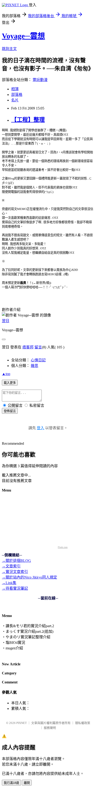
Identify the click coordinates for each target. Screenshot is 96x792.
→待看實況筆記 (15, 588)
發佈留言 (10, 411)
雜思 (34, 366)
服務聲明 (50, 727)
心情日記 (38, 360)
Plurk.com (63, 547)
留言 (38, 347)
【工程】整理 (28, 120)
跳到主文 (9, 49)
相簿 (15, 89)
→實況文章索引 (15, 572)
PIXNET (21, 723)
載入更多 (10, 383)
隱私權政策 (82, 723)
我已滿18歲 (11, 783)
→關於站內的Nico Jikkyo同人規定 (29, 577)
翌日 (5, 321)
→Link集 (9, 583)
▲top (6, 374)
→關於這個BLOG (16, 561)
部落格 (16, 95)
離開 (27, 783)
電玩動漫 (40, 80)
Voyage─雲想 (23, 36)
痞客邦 (28, 347)
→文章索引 (11, 566)
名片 (15, 100)
